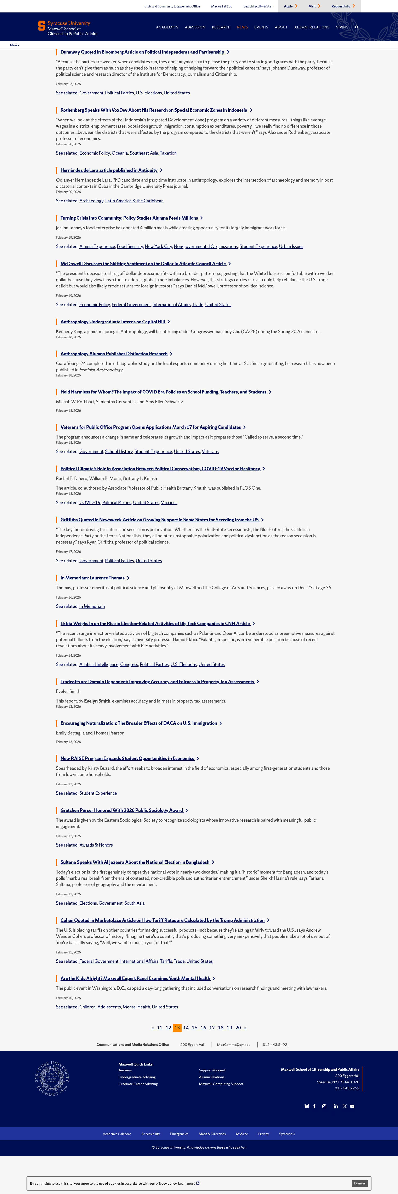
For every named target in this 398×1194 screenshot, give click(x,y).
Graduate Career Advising (138, 1083)
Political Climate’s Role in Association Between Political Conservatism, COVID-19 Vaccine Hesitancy (161, 469)
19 (229, 1028)
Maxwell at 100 (221, 6)
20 (238, 1028)
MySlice (242, 1134)
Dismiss (359, 1183)
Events (261, 27)
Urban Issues (291, 246)
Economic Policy (94, 153)
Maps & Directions (212, 1134)
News (242, 27)
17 (212, 1028)
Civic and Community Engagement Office (172, 6)
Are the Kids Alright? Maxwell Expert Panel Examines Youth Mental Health (136, 978)
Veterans (210, 452)
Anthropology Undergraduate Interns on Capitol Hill (113, 322)
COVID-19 (90, 503)
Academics (167, 27)
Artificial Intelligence (98, 664)
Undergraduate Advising (137, 1076)
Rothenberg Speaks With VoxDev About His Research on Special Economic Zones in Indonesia (154, 110)
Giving (342, 27)
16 (203, 1028)
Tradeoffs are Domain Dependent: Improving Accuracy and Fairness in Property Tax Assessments (158, 682)
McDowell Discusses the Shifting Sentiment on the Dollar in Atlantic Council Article (144, 264)
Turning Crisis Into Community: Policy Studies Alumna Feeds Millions (130, 218)
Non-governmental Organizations (206, 246)
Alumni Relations (311, 27)
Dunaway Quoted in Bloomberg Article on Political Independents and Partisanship (143, 52)
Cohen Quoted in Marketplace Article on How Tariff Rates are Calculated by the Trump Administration (163, 920)
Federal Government (131, 305)
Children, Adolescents (100, 1007)
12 (168, 1028)
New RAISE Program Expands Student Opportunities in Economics (128, 758)
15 (194, 1028)
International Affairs (172, 305)
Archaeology (91, 201)
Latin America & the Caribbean (134, 201)
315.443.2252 (347, 1088)
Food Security (130, 246)
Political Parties (119, 93)
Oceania (120, 153)
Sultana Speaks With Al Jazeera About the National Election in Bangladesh (135, 862)
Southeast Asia (144, 153)
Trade (197, 305)
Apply (289, 6)
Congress (129, 664)
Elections (88, 903)
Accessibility (150, 1134)
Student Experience (258, 246)
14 (186, 1028)
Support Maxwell (212, 1070)
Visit (312, 6)
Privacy (263, 1134)
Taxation (168, 153)
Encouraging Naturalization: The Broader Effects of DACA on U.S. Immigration (139, 723)
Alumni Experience (97, 246)
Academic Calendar (117, 1134)
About (281, 27)
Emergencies (179, 1134)
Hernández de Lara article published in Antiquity (109, 170)
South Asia (134, 903)
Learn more (186, 1183)
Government (91, 93)
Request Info (341, 6)
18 (220, 1028)
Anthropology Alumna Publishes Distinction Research (114, 354)
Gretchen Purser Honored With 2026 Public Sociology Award (122, 810)
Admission (195, 27)
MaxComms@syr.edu (233, 1044)
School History (119, 452)
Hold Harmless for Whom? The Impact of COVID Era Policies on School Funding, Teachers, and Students (164, 392)
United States (177, 93)
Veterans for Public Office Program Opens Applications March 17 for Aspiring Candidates (151, 427)
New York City (158, 246)
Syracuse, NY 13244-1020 (338, 1081)
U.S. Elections (149, 93)
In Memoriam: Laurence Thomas (93, 578)
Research (221, 27)
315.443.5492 (275, 1044)
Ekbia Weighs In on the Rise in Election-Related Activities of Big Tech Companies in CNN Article (156, 624)
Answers (125, 1070)
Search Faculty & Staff (258, 6)
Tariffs (166, 961)
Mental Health (136, 1007)
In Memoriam (92, 606)
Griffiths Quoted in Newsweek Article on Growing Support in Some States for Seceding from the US (160, 520)
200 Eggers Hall (347, 1075)
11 (160, 1028)
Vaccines (169, 503)
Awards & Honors (96, 845)
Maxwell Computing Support (221, 1083)
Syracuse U (287, 1134)
